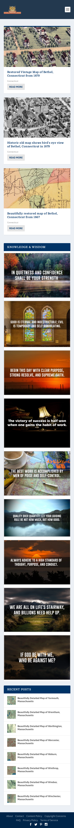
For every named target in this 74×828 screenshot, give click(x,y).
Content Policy (34, 816)
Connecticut (12, 81)
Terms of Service (49, 820)
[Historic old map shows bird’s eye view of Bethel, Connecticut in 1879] (37, 118)
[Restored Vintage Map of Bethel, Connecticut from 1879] (37, 47)
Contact (19, 816)
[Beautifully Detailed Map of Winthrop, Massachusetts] (11, 770)
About (9, 816)
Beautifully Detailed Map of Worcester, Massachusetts (38, 742)
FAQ (18, 820)
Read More (16, 86)
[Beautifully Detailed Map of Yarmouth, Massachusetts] (11, 700)
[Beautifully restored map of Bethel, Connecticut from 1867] (37, 188)
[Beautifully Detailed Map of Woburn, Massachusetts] (11, 756)
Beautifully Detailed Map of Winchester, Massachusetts (39, 798)
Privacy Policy (30, 820)
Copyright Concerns (55, 816)
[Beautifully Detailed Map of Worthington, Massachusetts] (11, 728)
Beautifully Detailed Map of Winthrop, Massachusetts (38, 770)
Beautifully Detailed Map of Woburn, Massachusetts (37, 756)
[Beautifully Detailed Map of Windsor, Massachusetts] (11, 784)
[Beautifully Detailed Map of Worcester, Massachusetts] (11, 742)
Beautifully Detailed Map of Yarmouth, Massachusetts (38, 700)
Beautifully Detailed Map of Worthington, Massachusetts (40, 728)
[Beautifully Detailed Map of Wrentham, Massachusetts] (11, 714)
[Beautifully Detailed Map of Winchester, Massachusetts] (11, 798)
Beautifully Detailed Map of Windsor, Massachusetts (37, 784)
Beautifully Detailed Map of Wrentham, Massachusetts (39, 714)
